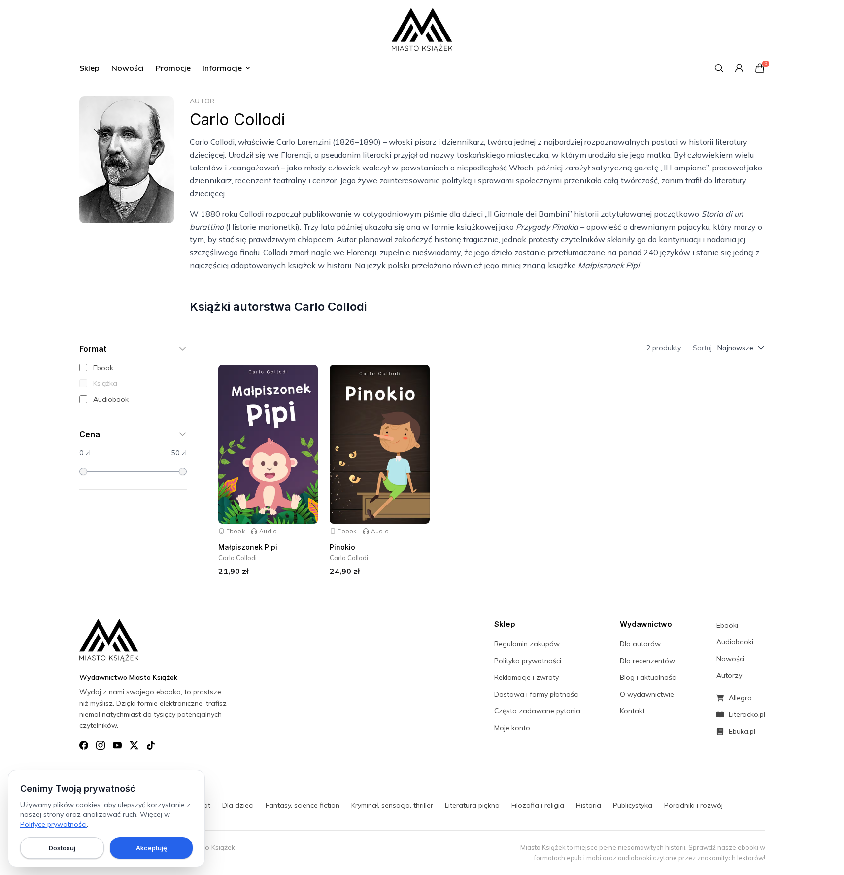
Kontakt (632, 711)
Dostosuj (62, 848)
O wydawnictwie (647, 694)
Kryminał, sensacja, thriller (392, 805)
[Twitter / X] (134, 745)
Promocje (173, 68)
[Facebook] (83, 745)
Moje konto (512, 727)
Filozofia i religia (537, 805)
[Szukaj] (719, 68)
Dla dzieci (238, 805)
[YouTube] (117, 745)
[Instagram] (100, 745)
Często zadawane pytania (537, 711)
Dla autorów (640, 643)
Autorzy (729, 675)
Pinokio (342, 547)
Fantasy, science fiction (302, 805)
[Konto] (739, 68)
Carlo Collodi (237, 558)
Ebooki (727, 625)
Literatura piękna (472, 805)
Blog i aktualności (648, 677)
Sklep (89, 68)
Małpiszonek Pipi (247, 547)
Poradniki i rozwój (693, 805)
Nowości (127, 68)
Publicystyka (632, 805)
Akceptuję (151, 848)
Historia (588, 805)
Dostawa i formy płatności (536, 694)
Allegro (740, 697)
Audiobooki (734, 642)
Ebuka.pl (742, 731)
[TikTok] (150, 745)
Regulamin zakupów (527, 643)
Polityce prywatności (53, 824)
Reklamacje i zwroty (526, 677)
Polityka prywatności (527, 660)
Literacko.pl (747, 714)
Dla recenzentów (647, 660)
